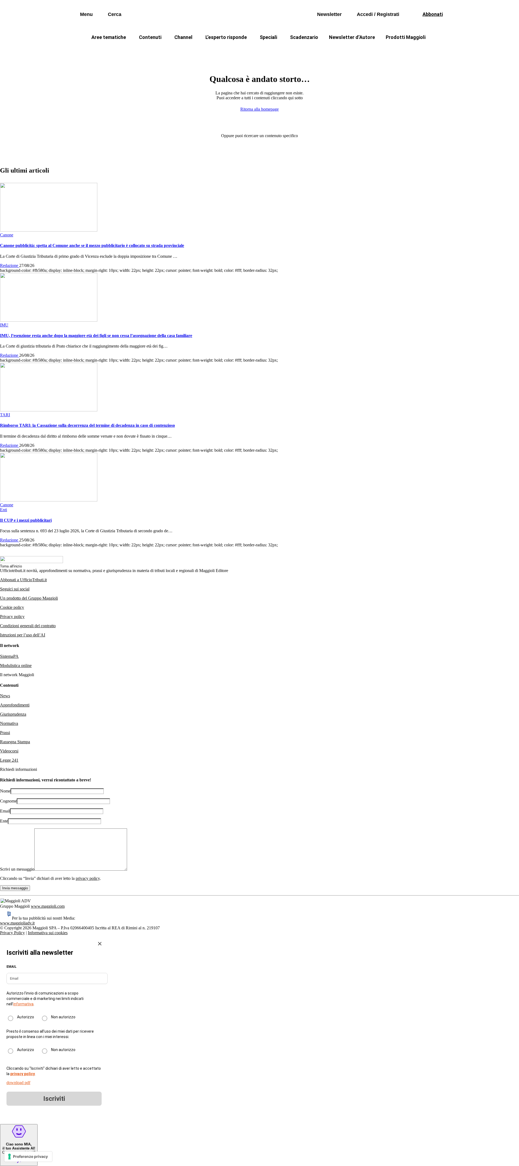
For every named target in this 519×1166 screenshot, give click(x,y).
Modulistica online (16, 665)
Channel (183, 37)
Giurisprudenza (13, 714)
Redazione (9, 265)
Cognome (8, 801)
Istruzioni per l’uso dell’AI (22, 635)
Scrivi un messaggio (17, 869)
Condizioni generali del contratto (28, 625)
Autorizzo (25, 1017)
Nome (5, 791)
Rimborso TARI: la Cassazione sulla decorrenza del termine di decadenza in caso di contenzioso (87, 425)
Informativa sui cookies (48, 932)
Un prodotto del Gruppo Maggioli (29, 598)
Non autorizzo (63, 1017)
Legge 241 (9, 760)
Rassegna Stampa (15, 741)
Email (5, 811)
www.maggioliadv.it (17, 923)
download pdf (18, 1082)
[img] (100, 944)
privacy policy (88, 878)
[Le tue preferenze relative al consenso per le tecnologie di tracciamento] (28, 1156)
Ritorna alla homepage (259, 109)
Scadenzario (304, 37)
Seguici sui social (14, 589)
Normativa (9, 723)
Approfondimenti (14, 705)
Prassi (5, 732)
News (5, 695)
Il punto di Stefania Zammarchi (363, 50)
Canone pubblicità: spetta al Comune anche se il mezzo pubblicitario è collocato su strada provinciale (92, 245)
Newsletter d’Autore (352, 37)
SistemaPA (9, 656)
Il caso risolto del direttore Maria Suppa (282, 50)
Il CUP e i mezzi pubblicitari (26, 520)
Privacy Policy (12, 932)
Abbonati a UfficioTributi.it (23, 579)
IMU (161, 50)
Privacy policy (12, 616)
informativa (23, 1004)
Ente (4, 821)
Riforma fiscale (216, 50)
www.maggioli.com (48, 906)
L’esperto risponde (226, 37)
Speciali (268, 37)
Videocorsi (9, 751)
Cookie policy (12, 607)
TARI (183, 50)
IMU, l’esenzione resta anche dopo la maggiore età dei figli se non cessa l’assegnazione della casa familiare (96, 335)
